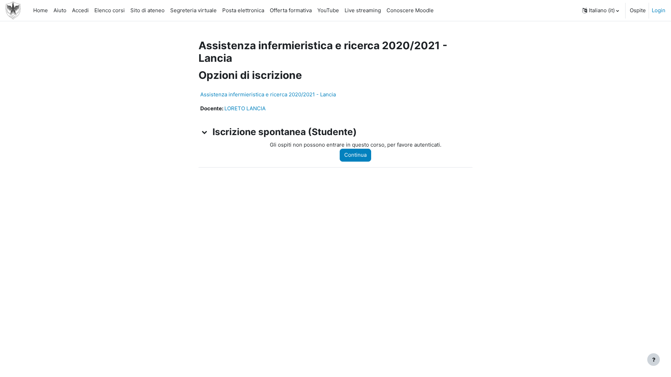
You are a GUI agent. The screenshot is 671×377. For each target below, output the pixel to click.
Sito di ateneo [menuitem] (147, 10)
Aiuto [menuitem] (59, 10)
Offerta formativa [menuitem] (291, 10)
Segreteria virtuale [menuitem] (193, 10)
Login (658, 10)
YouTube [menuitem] (328, 10)
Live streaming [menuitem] (363, 10)
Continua (355, 154)
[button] (600, 10)
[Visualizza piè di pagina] (653, 359)
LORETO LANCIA (245, 108)
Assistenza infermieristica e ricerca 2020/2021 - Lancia (268, 94)
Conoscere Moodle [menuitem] (410, 10)
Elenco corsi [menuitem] (109, 10)
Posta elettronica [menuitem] (243, 10)
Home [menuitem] (40, 10)
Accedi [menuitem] (80, 10)
